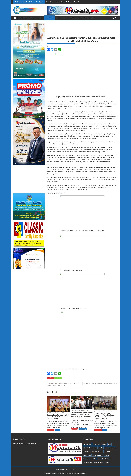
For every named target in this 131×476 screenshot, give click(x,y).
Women (107, 462)
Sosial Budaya (49, 18)
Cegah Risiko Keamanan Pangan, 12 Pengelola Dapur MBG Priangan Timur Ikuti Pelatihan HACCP (75, 2)
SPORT (65, 18)
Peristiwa (32, 18)
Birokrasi (40, 18)
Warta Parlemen (88, 18)
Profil (94, 455)
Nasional (100, 451)
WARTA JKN (72, 18)
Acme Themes (82, 473)
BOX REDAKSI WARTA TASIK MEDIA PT (24, 444)
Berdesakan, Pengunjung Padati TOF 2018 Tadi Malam (99, 383)
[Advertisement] (82, 29)
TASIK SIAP (101, 459)
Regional (106, 455)
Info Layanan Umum (110, 448)
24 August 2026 (52, 412)
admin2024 (61, 412)
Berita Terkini (50, 377)
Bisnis (79, 18)
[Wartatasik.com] (15, 17)
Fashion (101, 448)
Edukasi (58, 18)
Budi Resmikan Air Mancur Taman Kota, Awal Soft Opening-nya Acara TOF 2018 (63, 384)
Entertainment (93, 448)
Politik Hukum (23, 18)
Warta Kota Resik (87, 462)
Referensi (99, 455)
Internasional (86, 451)
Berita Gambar (87, 444)
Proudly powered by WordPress (54, 473)
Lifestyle (94, 451)
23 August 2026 (76, 410)
